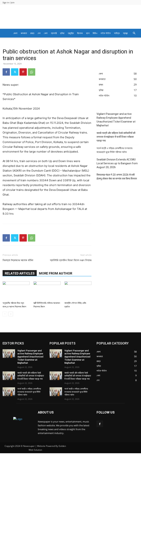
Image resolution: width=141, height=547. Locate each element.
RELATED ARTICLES (20, 273)
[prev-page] (5, 314)
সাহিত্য (117, 33)
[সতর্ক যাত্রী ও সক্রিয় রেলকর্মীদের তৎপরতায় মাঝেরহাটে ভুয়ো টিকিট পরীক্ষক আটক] (9, 391)
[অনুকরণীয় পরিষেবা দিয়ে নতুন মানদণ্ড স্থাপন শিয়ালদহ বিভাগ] (16, 290)
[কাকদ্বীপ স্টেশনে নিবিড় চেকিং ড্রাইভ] (77, 290)
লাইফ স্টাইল (106, 33)
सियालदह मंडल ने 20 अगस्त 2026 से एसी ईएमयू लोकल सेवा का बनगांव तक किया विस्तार (117, 176)
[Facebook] (6, 72)
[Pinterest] (23, 72)
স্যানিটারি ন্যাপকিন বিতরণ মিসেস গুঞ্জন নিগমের (70, 260)
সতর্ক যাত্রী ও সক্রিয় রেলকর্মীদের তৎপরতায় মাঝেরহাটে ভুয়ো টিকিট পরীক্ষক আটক (114, 150)
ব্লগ (87, 33)
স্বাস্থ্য (125, 33)
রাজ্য (32, 33)
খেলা (46, 33)
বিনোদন (80, 33)
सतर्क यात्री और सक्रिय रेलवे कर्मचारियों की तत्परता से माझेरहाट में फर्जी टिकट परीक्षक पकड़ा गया (116, 136)
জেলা (15, 33)
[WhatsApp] (31, 72)
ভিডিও (95, 33)
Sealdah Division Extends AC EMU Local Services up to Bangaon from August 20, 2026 (117, 163)
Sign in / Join (9, 2)
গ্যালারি (54, 33)
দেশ (39, 33)
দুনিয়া (62, 33)
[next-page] (10, 314)
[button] (134, 33)
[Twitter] (14, 72)
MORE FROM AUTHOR (55, 273)
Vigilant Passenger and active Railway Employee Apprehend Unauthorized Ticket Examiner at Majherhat (116, 119)
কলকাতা (24, 33)
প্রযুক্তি (71, 33)
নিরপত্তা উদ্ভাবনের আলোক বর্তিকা (18, 260)
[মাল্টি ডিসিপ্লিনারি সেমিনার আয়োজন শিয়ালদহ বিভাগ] (46, 290)
